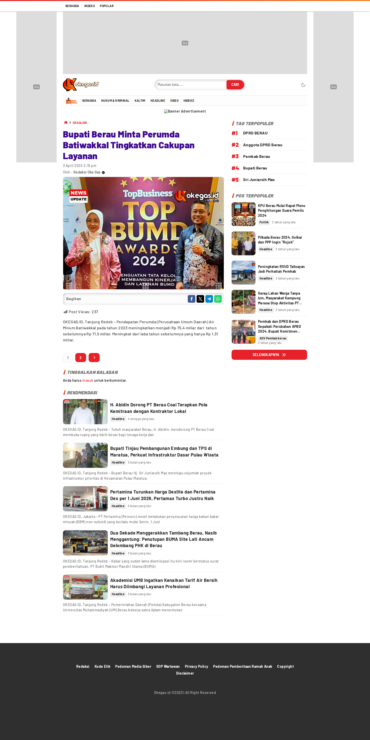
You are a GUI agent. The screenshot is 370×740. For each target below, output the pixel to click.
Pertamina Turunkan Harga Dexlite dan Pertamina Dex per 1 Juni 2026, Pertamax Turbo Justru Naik (162, 495)
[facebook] (191, 299)
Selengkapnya (266, 355)
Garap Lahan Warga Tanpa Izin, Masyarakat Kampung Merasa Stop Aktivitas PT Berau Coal (279, 300)
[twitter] (200, 299)
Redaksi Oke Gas (87, 172)
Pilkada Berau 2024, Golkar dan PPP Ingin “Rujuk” (280, 239)
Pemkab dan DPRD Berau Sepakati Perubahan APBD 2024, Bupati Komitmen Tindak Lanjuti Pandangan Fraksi (279, 331)
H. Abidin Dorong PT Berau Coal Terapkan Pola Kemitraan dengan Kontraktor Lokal (159, 408)
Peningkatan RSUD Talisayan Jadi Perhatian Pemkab (281, 268)
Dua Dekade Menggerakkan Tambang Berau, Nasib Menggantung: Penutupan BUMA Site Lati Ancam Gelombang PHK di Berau (163, 539)
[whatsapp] (218, 299)
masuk (87, 380)
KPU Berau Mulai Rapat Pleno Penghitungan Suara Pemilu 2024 (282, 210)
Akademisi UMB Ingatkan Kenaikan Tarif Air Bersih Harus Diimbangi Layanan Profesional (163, 583)
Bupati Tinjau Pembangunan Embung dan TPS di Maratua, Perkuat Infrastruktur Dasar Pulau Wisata (164, 451)
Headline (80, 122)
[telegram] (209, 299)
